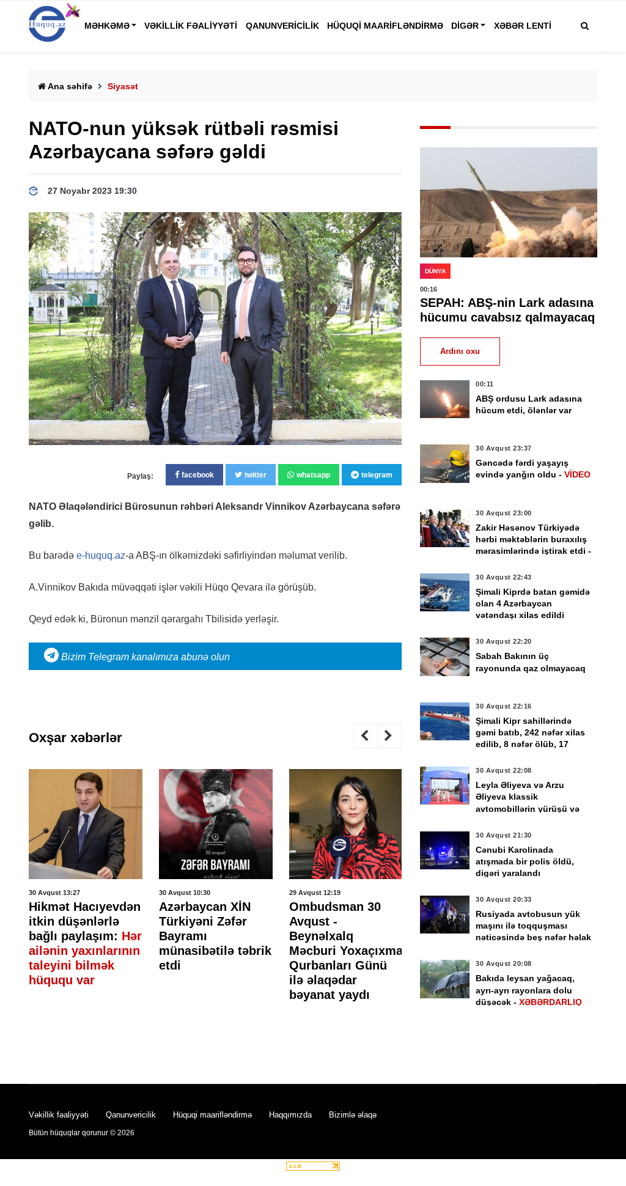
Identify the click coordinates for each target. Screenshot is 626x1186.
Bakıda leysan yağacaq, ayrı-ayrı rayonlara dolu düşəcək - (529, 989)
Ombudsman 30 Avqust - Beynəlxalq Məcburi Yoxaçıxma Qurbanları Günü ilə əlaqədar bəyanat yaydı (346, 950)
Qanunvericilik (282, 26)
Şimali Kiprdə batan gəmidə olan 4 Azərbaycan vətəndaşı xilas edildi (533, 603)
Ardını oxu (460, 351)
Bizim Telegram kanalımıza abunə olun (144, 657)
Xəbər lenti (522, 26)
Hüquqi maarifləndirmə (385, 26)
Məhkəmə (107, 26)
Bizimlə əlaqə (353, 1114)
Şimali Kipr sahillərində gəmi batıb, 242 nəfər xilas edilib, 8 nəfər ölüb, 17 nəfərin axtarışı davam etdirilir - (530, 744)
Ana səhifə (69, 86)
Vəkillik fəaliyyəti (190, 26)
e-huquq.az (100, 555)
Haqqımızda (290, 1114)
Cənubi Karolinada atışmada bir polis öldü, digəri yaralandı (525, 861)
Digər (465, 26)
